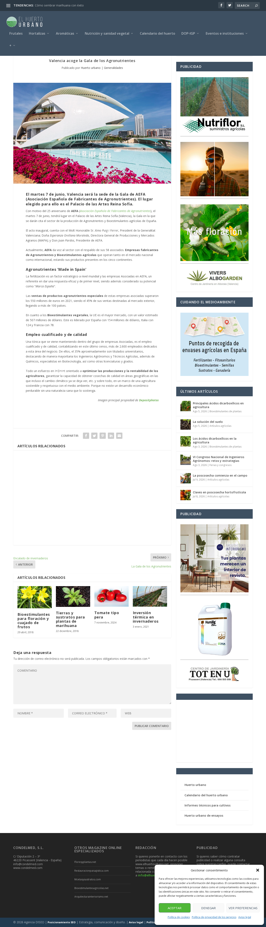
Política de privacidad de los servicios (214, 917)
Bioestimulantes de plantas (225, 411)
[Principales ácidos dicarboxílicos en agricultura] (185, 406)
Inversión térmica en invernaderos (146, 616)
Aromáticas (65, 34)
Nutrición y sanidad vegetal (107, 34)
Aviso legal (244, 917)
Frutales (16, 34)
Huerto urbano (91, 68)
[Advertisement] (92, 497)
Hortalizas (37, 34)
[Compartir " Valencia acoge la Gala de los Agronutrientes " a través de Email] (119, 436)
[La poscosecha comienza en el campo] (185, 478)
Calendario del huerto (157, 34)
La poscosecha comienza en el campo (220, 475)
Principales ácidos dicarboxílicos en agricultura (218, 405)
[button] (258, 870)
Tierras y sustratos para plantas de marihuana (70, 619)
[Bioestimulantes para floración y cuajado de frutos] (34, 597)
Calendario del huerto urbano (206, 795)
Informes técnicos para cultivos (207, 805)
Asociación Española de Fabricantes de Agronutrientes (115, 211)
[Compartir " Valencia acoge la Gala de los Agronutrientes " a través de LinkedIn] (111, 436)
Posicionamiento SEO (62, 922)
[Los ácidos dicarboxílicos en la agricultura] (185, 441)
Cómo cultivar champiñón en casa (58, 5)
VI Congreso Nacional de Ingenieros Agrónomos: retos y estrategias (218, 459)
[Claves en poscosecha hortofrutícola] (185, 495)
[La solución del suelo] (185, 424)
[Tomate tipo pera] (111, 596)
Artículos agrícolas (220, 426)
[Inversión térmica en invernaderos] (150, 596)
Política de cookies (179, 917)
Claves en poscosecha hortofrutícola (219, 492)
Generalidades (113, 68)
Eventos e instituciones (225, 34)
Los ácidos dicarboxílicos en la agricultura (214, 440)
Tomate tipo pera (106, 614)
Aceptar (174, 908)
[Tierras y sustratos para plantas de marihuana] (73, 596)
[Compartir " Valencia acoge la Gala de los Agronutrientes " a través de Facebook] (86, 436)
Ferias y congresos (220, 465)
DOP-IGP (188, 34)
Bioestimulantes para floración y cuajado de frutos (33, 620)
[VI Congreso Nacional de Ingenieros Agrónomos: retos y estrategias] (185, 460)
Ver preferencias (243, 908)
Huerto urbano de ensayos (204, 815)
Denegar (208, 908)
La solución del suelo (208, 422)
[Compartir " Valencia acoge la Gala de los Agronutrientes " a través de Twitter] (94, 436)
